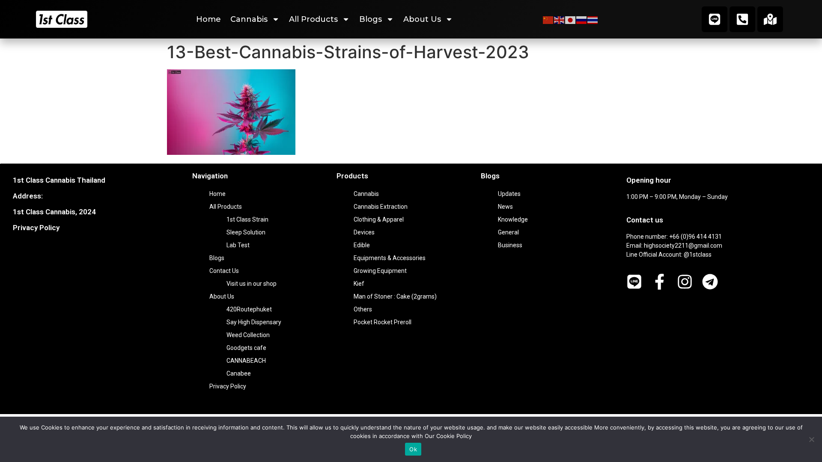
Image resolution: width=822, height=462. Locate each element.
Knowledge (513, 219)
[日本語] (570, 19)
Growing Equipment (380, 270)
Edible (362, 245)
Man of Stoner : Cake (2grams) (395, 296)
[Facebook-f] (659, 282)
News (505, 206)
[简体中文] (548, 19)
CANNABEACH (246, 360)
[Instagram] (685, 282)
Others (363, 309)
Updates (509, 193)
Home (208, 19)
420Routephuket (249, 309)
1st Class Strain (247, 219)
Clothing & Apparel (379, 219)
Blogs (370, 19)
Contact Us (224, 270)
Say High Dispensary (253, 322)
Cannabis (249, 19)
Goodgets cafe (246, 347)
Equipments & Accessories (390, 258)
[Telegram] (710, 282)
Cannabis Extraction (381, 206)
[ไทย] (593, 19)
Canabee (238, 373)
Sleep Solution (245, 232)
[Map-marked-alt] (770, 19)
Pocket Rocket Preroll (382, 322)
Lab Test (238, 245)
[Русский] (581, 19)
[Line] (714, 19)
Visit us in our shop (251, 283)
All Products (313, 19)
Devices (364, 232)
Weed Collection (248, 335)
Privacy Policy (36, 227)
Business (510, 245)
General (508, 232)
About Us (422, 19)
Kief (359, 283)
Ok (413, 449)
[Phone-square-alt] (742, 19)
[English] (559, 19)
